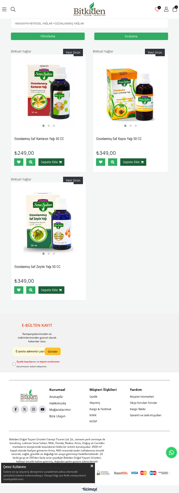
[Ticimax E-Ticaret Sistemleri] (89, 490)
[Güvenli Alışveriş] (133, 473)
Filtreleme (48, 36)
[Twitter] (24, 409)
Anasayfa (56, 397)
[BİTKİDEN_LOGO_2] (29, 395)
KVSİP (93, 421)
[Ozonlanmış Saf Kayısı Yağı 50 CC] (130, 91)
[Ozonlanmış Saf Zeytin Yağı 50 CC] (48, 219)
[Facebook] (15, 409)
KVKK (93, 415)
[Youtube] (42, 409)
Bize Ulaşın (57, 416)
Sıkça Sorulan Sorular (143, 403)
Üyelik (93, 397)
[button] (43, 126)
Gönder (53, 351)
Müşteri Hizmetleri (142, 397)
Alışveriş (95, 403)
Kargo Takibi (137, 409)
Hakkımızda (57, 403)
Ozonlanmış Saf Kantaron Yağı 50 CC (39, 139)
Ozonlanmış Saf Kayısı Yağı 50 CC (119, 139)
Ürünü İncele (30, 162)
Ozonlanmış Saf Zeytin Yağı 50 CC (37, 267)
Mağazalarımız (60, 409)
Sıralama (131, 36)
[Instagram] (33, 409)
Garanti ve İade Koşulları (145, 415)
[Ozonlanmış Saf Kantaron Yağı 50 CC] (48, 91)
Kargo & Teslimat (100, 409)
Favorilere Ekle (18, 162)
